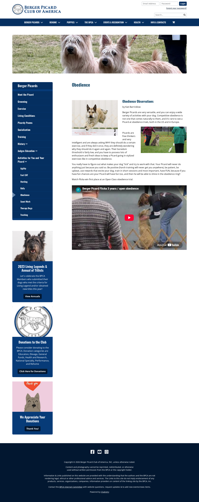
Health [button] (137, 22)
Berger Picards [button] (31, 22)
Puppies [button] (70, 22)
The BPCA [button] (89, 22)
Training (22, 137)
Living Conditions (26, 115)
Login (182, 3)
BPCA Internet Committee (70, 487)
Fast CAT (24, 175)
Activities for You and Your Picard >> (31, 159)
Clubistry (105, 492)
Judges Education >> (27, 151)
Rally (22, 188)
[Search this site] (184, 15)
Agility (23, 168)
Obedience (24, 195)
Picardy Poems (25, 122)
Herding (23, 181)
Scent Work (25, 201)
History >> (23, 144)
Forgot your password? (176, 8)
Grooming (22, 101)
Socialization (24, 129)
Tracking (24, 214)
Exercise (22, 108)
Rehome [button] (53, 22)
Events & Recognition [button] (113, 22)
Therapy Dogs (26, 208)
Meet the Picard (26, 94)
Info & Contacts (158, 22)
